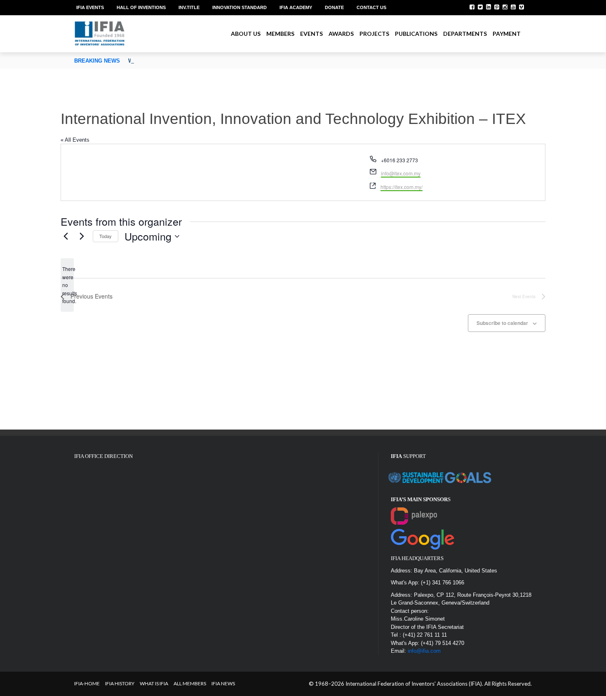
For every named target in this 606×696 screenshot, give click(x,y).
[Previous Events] (65, 236)
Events (311, 33)
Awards (341, 33)
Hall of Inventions (141, 7)
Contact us (371, 7)
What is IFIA (154, 683)
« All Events (75, 140)
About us (246, 33)
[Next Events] (82, 236)
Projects (374, 33)
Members (280, 33)
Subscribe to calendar (502, 323)
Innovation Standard (239, 7)
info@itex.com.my (400, 173)
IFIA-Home (87, 683)
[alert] (67, 284)
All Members (190, 683)
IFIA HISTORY (119, 683)
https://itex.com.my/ (402, 186)
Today (105, 236)
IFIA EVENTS (90, 7)
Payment (507, 33)
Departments (465, 33)
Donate (334, 7)
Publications (416, 33)
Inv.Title (189, 7)
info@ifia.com (424, 651)
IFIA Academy (296, 7)
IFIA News (223, 683)
